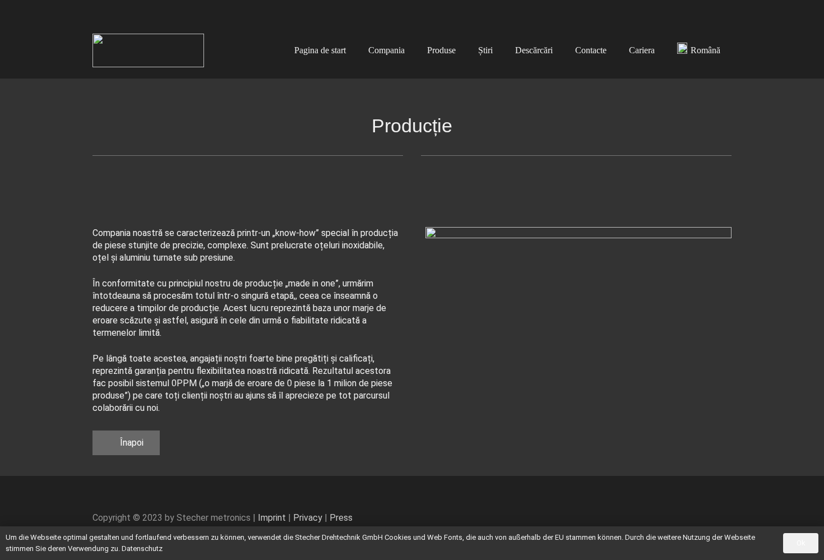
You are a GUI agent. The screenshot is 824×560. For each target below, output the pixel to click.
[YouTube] (705, 11)
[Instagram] (723, 11)
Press (341, 517)
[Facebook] (687, 11)
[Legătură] (148, 50)
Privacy (307, 517)
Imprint (272, 517)
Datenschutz (142, 548)
